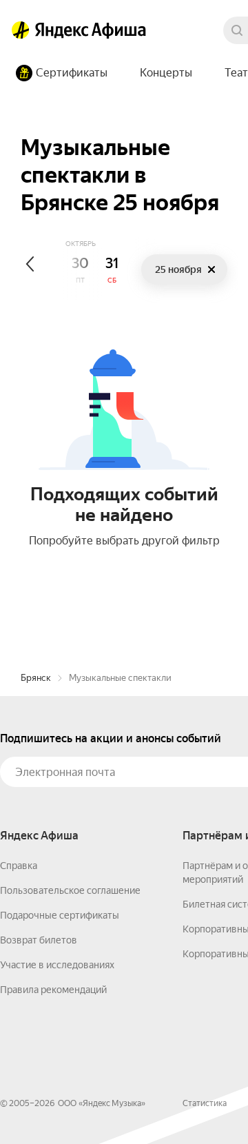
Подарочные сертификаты (59, 915)
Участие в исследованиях (57, 964)
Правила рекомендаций (53, 989)
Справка (18, 865)
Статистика (205, 1103)
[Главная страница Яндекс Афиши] (21, 30)
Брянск (36, 678)
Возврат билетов (38, 940)
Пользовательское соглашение (70, 890)
